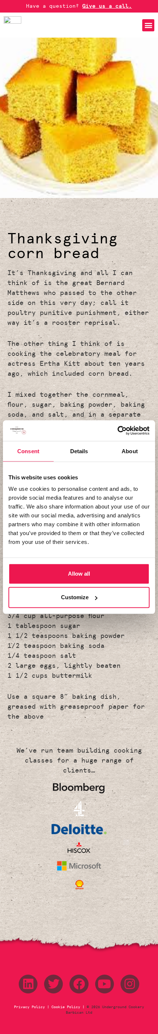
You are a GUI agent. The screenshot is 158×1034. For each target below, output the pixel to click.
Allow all (79, 573)
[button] (148, 25)
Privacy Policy (30, 1007)
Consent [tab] (28, 451)
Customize (75, 597)
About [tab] (130, 451)
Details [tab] (79, 451)
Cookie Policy (65, 1007)
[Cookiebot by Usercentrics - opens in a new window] (117, 431)
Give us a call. (107, 6)
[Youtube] (104, 984)
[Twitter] (53, 984)
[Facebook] (78, 984)
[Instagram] (130, 984)
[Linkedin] (28, 984)
